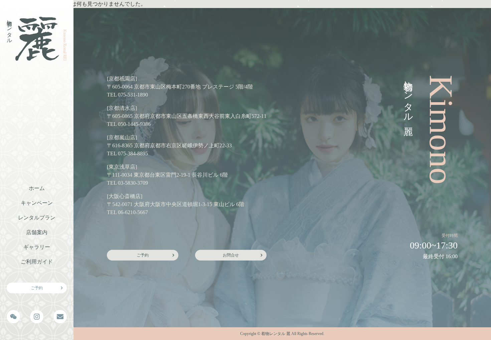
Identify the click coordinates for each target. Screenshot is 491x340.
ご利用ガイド (37, 262)
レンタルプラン (36, 217)
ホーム (37, 188)
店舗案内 (36, 232)
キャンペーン (37, 203)
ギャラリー (36, 247)
